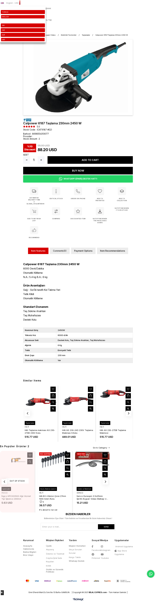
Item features (38, 250)
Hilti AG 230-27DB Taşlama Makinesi (113, 431)
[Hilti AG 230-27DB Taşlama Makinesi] (115, 402)
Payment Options (83, 250)
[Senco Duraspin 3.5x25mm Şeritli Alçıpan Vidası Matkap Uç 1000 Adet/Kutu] (92, 468)
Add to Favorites (53, 389)
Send (106, 527)
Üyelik (49, 546)
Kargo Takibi (75, 557)
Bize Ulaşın (28, 555)
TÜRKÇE (5, 12)
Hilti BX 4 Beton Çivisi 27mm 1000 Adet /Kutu (52, 497)
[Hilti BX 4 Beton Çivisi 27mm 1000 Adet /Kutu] (55, 468)
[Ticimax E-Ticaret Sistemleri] (78, 599)
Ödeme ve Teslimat (55, 554)
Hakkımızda (28, 549)
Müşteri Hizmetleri (77, 546)
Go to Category (100, 448)
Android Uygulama (124, 546)
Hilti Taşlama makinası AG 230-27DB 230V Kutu (40, 431)
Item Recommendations (112, 250)
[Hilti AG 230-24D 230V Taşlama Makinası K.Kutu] (78, 402)
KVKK (48, 566)
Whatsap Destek (76, 561)
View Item (53, 402)
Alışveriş (50, 549)
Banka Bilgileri (29, 552)
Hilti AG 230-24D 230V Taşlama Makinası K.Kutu (77, 431)
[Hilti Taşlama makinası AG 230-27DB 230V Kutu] (40, 402)
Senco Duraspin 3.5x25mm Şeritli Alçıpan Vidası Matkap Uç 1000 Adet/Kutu (92, 497)
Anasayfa (27, 546)
